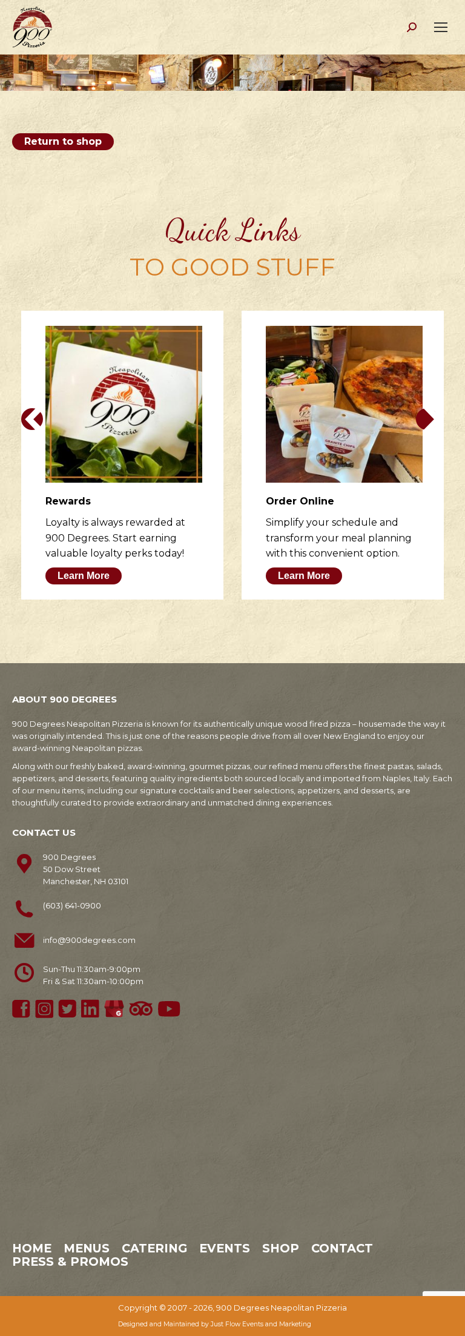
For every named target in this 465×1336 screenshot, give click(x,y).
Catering (154, 1248)
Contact (342, 1248)
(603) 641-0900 (72, 905)
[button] (32, 419)
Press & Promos (70, 1261)
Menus (87, 1248)
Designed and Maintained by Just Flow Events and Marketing (214, 1324)
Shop (280, 1248)
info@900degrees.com (89, 940)
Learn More (84, 575)
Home (31, 1248)
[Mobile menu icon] (441, 27)
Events (224, 1248)
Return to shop (63, 141)
